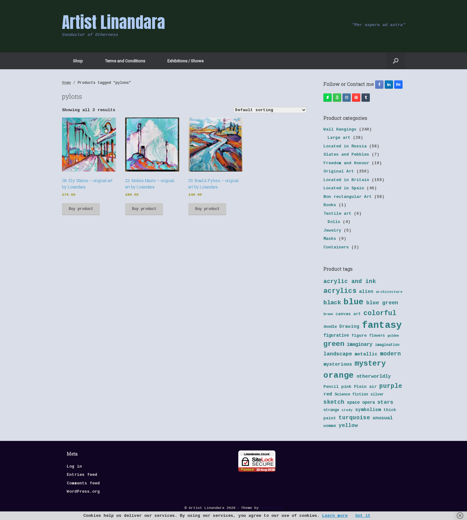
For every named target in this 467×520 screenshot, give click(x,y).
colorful (379, 313)
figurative (336, 335)
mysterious (337, 364)
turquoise (354, 418)
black (332, 302)
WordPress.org (83, 491)
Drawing (349, 326)
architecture (389, 292)
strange (331, 410)
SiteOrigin (272, 508)
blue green (382, 303)
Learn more (335, 515)
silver (377, 394)
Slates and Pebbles (346, 154)
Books (329, 205)
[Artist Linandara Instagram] (346, 97)
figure (359, 335)
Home (66, 83)
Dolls (334, 221)
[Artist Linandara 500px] (337, 97)
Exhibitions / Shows (185, 60)
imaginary (359, 345)
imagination (387, 345)
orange (338, 375)
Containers (336, 247)
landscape (337, 354)
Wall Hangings (339, 129)
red (327, 394)
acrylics (339, 291)
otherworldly (373, 376)
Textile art (337, 213)
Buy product (81, 209)
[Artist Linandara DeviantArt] (327, 97)
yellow (348, 425)
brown (328, 314)
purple (390, 386)
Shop (78, 60)
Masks (329, 238)
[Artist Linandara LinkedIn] (389, 84)
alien (366, 291)
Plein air (365, 386)
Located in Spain (343, 188)
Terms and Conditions (125, 60)
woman (329, 425)
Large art (339, 137)
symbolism (368, 409)
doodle (330, 327)
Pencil (331, 386)
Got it (362, 515)
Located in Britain (346, 180)
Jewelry (332, 230)
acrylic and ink (349, 281)
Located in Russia (345, 146)
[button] (395, 60)
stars (385, 402)
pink (346, 386)
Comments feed (83, 483)
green (333, 344)
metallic (366, 354)
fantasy (382, 325)
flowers (377, 336)
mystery (370, 363)
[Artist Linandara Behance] (398, 84)
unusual (383, 418)
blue (353, 302)
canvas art (348, 314)
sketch (333, 402)
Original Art (338, 171)
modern (390, 354)
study (347, 410)
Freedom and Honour (346, 163)
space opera (361, 402)
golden (393, 336)
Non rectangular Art (347, 196)
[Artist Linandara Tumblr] (366, 97)
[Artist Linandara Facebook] (379, 84)
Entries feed (82, 474)
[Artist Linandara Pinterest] (356, 97)
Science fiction (351, 394)
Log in (74, 466)
